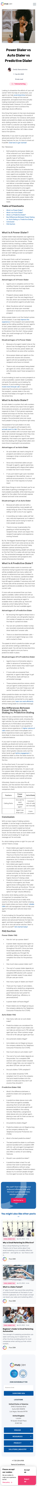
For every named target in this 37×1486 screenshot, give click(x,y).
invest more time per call (10, 387)
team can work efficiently (24, 701)
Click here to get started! (18, 143)
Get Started (17, 1200)
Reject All (26, 1480)
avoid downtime (19, 95)
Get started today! (21, 927)
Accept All (27, 1471)
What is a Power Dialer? (14, 210)
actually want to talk (9, 429)
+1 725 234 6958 (18, 1461)
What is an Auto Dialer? (14, 212)
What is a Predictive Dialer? (16, 215)
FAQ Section (10, 224)
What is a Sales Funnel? (13, 1287)
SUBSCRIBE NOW (19, 1393)
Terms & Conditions (18, 1464)
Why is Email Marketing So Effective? (18, 1243)
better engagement (23, 753)
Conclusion (10, 222)
